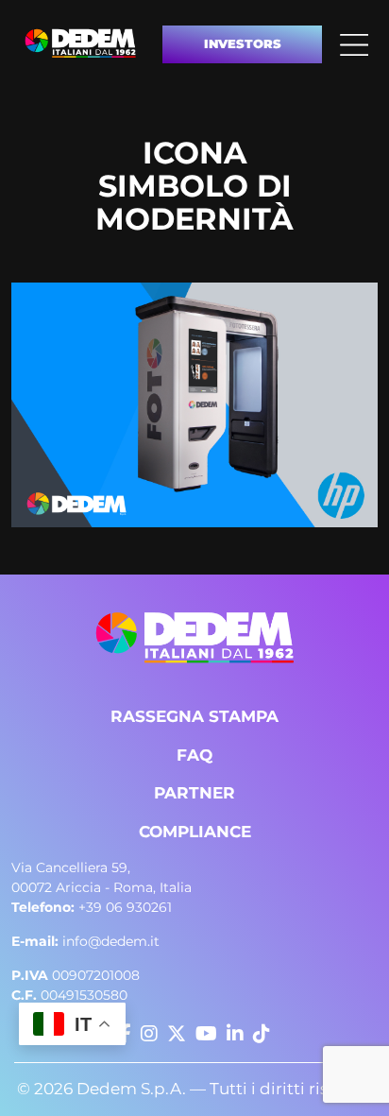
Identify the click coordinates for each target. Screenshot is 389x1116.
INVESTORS (242, 43)
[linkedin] (235, 1034)
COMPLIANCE (195, 831)
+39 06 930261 (91, 907)
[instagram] (149, 1034)
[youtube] (206, 1034)
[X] (176, 1034)
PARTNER (194, 792)
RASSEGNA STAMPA (194, 716)
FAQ (194, 755)
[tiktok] (261, 1034)
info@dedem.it (85, 941)
